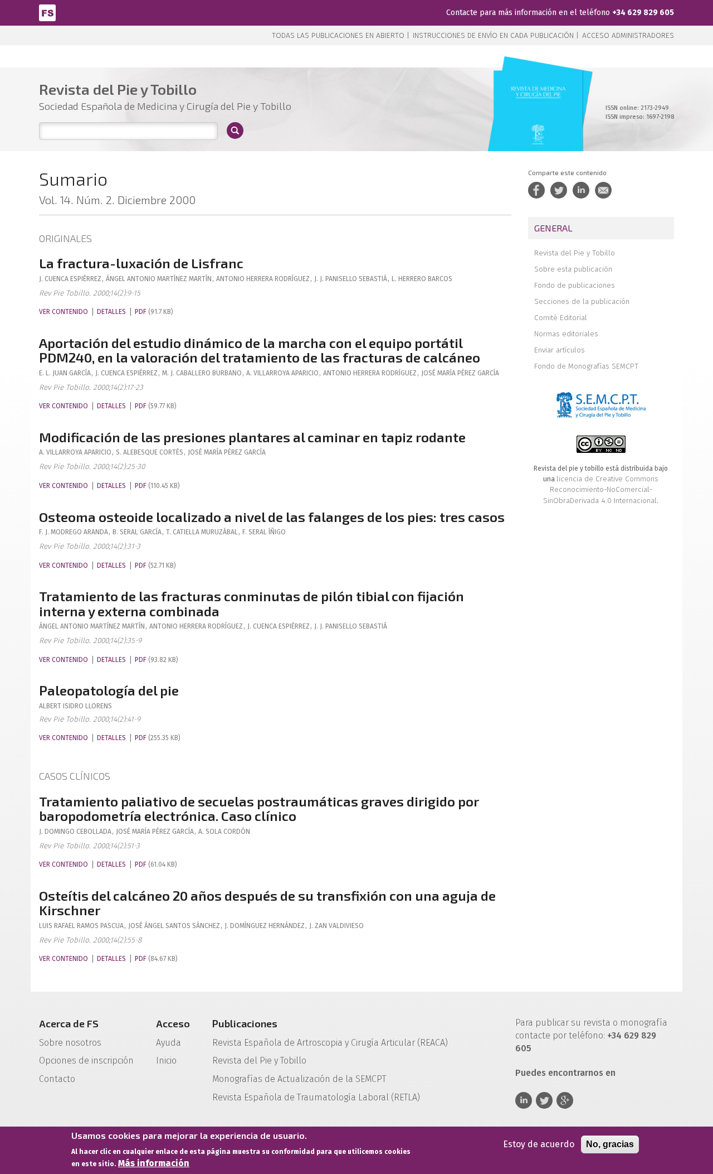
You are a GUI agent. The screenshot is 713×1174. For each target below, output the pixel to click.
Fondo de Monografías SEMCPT (586, 366)
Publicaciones (244, 1023)
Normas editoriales (566, 334)
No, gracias (610, 1144)
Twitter (544, 1100)
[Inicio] (47, 12)
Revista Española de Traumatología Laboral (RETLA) (316, 1097)
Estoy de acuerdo (538, 1144)
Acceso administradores (628, 35)
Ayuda (168, 1042)
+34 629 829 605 (643, 12)
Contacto (57, 1079)
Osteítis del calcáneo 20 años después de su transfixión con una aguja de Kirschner (267, 902)
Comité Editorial (560, 317)
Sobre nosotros (70, 1042)
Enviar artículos (559, 350)
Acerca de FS (69, 1023)
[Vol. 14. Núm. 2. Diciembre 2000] (538, 122)
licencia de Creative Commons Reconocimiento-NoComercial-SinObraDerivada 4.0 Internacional (600, 489)
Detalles (111, 312)
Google (564, 1100)
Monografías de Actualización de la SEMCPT (299, 1079)
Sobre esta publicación (573, 269)
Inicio (166, 1060)
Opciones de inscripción (86, 1060)
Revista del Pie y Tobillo (574, 253)
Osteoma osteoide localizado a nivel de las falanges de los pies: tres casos (272, 517)
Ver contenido (63, 312)
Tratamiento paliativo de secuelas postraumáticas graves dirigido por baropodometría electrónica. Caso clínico (259, 808)
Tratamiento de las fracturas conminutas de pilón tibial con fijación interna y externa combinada (251, 603)
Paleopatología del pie (109, 690)
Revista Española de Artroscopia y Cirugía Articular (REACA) (330, 1042)
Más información (153, 1163)
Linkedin (523, 1100)
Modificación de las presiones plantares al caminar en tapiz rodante (252, 437)
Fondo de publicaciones (574, 285)
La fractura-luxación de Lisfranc (141, 263)
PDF (140, 312)
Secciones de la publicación (581, 301)
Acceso (173, 1023)
